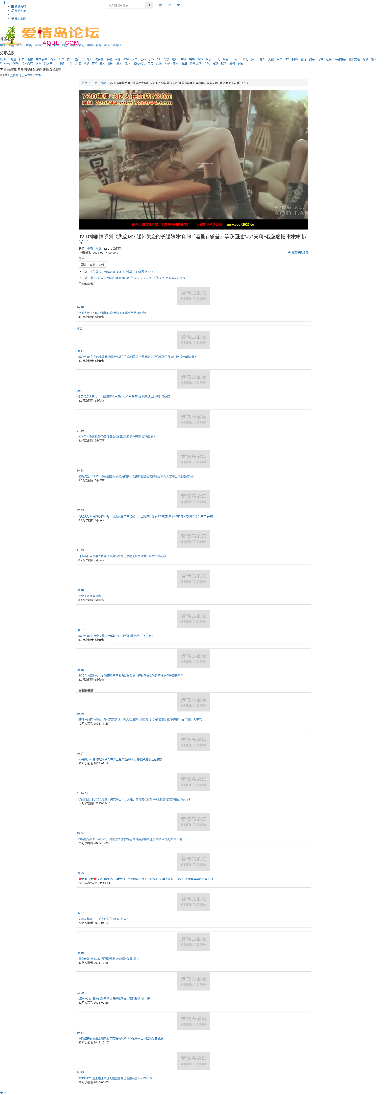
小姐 (151, 59)
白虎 (150, 63)
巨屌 (279, 59)
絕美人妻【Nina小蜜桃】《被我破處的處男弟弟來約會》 (113, 313)
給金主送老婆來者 (89, 596)
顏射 (111, 63)
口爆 (69, 63)
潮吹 (86, 63)
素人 (128, 63)
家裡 (117, 59)
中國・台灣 (99, 83)
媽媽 (192, 59)
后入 (38, 63)
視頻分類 (20, 6)
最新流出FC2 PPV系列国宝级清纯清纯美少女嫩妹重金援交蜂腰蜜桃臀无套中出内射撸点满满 (136, 476)
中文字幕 (41, 59)
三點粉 (244, 59)
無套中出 (49, 63)
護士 (374, 59)
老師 (143, 59)
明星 (184, 63)
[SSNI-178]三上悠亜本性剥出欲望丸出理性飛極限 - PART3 (115, 1078)
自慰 (61, 63)
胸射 (240, 63)
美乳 (217, 59)
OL (159, 59)
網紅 (175, 59)
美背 (234, 59)
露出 (232, 63)
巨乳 (209, 59)
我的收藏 (20, 19)
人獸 (167, 63)
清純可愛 (139, 63)
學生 (134, 59)
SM (287, 59)
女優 (159, 63)
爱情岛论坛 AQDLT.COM (26, 75)
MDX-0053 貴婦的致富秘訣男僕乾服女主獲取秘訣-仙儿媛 (114, 998)
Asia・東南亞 (112, 45)
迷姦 (329, 59)
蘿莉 (176, 63)
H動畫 (12, 59)
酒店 (53, 59)
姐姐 (200, 59)
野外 (89, 59)
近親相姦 (340, 59)
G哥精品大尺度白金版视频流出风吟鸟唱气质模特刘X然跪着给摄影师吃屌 (124, 396)
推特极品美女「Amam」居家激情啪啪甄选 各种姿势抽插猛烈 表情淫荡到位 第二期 (130, 839)
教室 (69, 59)
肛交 (119, 63)
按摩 (224, 63)
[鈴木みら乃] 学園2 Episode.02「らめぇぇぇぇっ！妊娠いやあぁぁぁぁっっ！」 (140, 278)
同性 (320, 59)
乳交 (102, 63)
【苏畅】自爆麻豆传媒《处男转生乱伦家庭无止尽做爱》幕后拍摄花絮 (122, 556)
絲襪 (365, 59)
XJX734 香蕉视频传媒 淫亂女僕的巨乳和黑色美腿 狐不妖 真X (116, 436)
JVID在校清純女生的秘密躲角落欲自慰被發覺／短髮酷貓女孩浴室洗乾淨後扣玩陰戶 (130, 675)
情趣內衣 (27, 63)
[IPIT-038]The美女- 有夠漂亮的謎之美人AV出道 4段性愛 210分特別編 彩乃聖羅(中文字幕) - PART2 (140, 719)
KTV (61, 59)
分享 (294, 252)
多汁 (254, 59)
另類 (215, 63)
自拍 (22, 59)
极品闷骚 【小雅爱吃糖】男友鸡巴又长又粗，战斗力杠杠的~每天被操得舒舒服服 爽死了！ (135, 799)
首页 (84, 83)
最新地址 (20, 10)
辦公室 (79, 59)
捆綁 (295, 59)
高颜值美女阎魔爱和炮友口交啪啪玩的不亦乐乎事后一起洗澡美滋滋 (120, 1038)
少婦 (126, 59)
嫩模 (166, 59)
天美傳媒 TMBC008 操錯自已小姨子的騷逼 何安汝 (121, 272)
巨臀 (226, 59)
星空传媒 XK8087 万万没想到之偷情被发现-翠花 (108, 958)
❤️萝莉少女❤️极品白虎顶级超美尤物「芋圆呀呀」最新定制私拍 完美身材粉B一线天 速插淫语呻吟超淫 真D (145, 879)
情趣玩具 (195, 63)
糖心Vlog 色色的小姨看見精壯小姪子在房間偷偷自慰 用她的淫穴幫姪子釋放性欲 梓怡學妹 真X (137, 357)
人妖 (207, 63)
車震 (109, 59)
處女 (262, 59)
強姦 (312, 59)
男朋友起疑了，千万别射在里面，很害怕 (103, 919)
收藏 (304, 252)
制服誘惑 (354, 59)
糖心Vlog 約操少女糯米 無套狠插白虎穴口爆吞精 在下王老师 (116, 636)
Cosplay (5, 63)
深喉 (78, 63)
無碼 (3, 59)
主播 (183, 59)
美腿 (271, 59)
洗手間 (99, 59)
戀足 (303, 59)
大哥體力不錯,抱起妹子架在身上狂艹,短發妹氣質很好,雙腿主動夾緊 (120, 759)
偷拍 (30, 59)
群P (94, 63)
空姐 (16, 63)
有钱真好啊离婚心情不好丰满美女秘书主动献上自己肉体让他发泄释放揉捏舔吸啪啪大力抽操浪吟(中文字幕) (145, 516)
